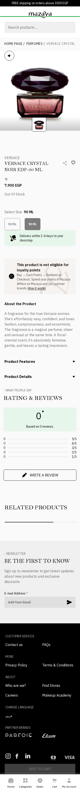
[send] (69, 602)
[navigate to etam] (58, 735)
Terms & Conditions (57, 665)
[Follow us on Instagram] (8, 756)
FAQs (46, 644)
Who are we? (15, 685)
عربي (8, 716)
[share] (65, 163)
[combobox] (40, 28)
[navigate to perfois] (21, 735)
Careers (11, 695)
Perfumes (35, 44)
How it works (37, 288)
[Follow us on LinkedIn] (28, 755)
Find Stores (51, 685)
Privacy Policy (16, 665)
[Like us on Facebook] (18, 756)
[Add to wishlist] (73, 162)
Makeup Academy (56, 695)
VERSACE (12, 158)
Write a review (44, 475)
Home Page (14, 44)
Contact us (14, 644)
